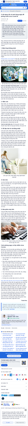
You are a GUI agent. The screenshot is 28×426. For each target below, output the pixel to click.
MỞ (25, 1)
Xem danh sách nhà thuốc (14, 355)
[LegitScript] (7, 398)
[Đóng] (1, 1)
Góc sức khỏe (6, 11)
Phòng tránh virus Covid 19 (8, 58)
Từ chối (8, 422)
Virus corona (14, 328)
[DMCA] (14, 395)
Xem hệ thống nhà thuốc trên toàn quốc (14, 353)
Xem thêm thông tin (6, 324)
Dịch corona (7, 328)
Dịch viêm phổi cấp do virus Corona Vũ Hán (12, 280)
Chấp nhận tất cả (20, 422)
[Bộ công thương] (4, 395)
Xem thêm (12, 309)
